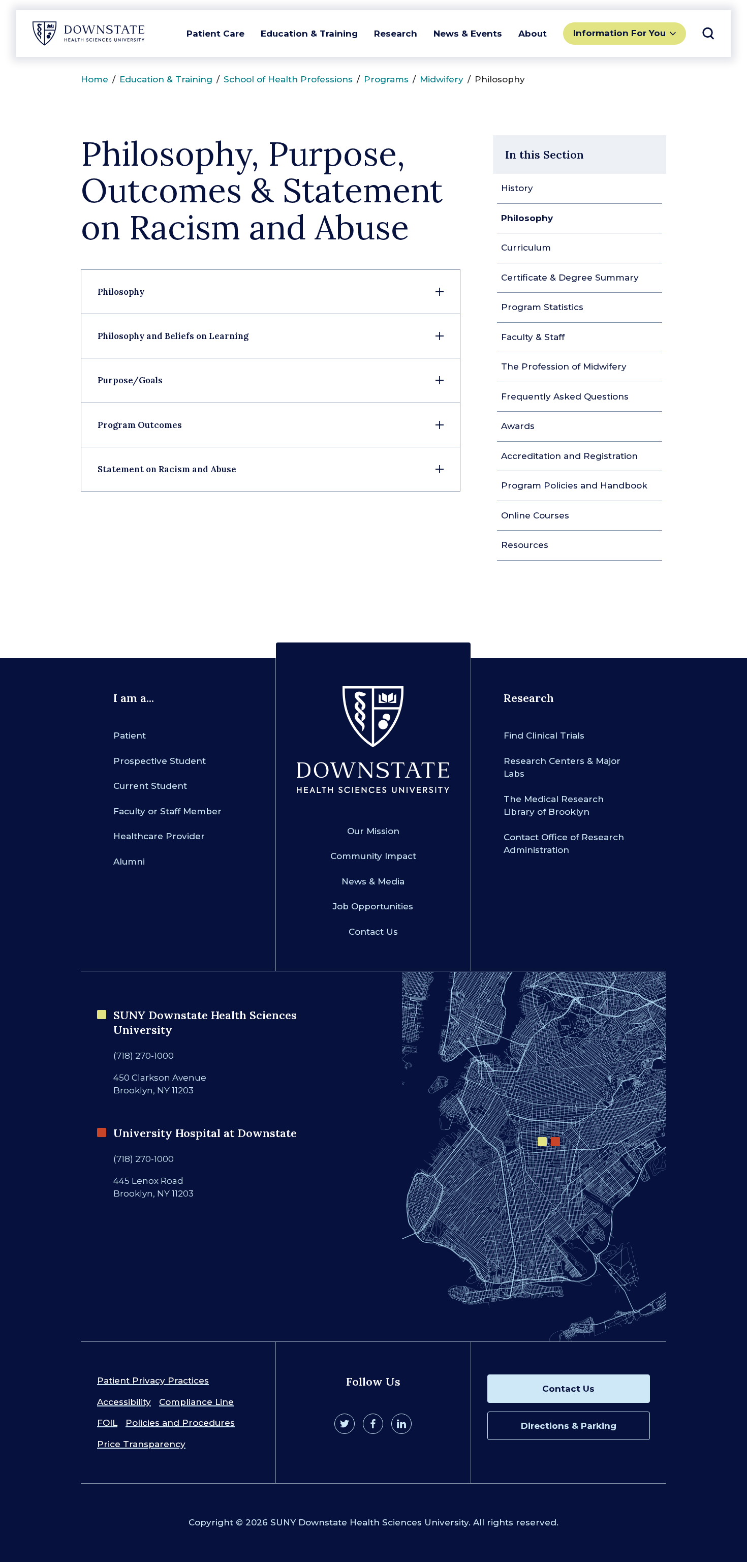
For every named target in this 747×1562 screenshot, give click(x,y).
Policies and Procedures (180, 1423)
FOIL (107, 1423)
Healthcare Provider (159, 836)
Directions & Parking (568, 1426)
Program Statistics (542, 307)
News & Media (372, 881)
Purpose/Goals (130, 380)
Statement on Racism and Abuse (167, 469)
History (517, 188)
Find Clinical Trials (544, 735)
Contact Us (373, 932)
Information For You (619, 33)
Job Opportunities (373, 906)
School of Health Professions (288, 79)
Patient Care (215, 33)
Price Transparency (141, 1444)
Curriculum (526, 247)
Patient (129, 735)
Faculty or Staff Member (167, 811)
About (532, 33)
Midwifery (441, 79)
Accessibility (124, 1402)
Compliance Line (196, 1402)
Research (395, 33)
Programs (386, 79)
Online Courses (535, 515)
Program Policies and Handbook (574, 485)
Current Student (150, 786)
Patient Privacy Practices (153, 1380)
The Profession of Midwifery (564, 366)
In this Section (544, 154)
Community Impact (373, 856)
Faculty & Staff (533, 337)
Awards (518, 426)
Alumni (129, 861)
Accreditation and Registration (569, 456)
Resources (524, 545)
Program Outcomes (140, 425)
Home (94, 79)
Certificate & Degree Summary (570, 277)
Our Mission (373, 831)
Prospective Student (159, 761)
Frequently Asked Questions (565, 396)
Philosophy (527, 218)
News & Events (467, 33)
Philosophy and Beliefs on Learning (173, 336)
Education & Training (309, 33)
